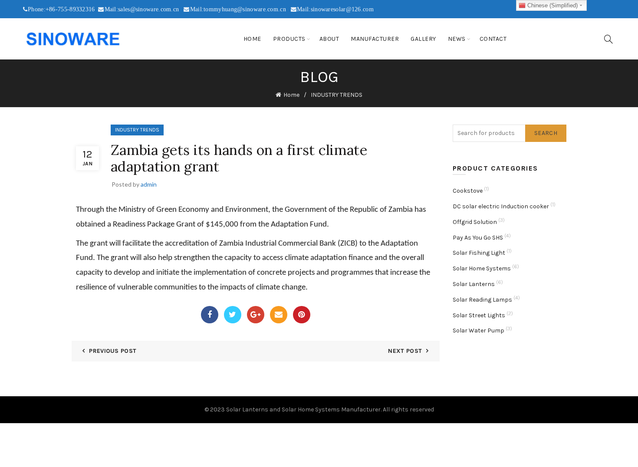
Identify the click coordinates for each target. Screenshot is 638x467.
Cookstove (468, 190)
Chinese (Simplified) (552, 5)
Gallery (423, 39)
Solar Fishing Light (479, 253)
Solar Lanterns (474, 284)
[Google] (255, 314)
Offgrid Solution (475, 222)
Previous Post (112, 351)
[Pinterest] (301, 314)
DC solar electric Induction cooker (501, 206)
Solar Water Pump (478, 330)
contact (493, 39)
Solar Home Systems (482, 268)
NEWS (457, 39)
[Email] (278, 314)
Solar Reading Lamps (482, 299)
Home (252, 39)
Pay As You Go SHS (478, 237)
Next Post (405, 351)
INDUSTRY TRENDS (336, 95)
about (329, 39)
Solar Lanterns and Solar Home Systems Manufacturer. (303, 409)
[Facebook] (209, 314)
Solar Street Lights (479, 315)
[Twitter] (232, 314)
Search (545, 133)
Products (289, 39)
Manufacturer (375, 39)
